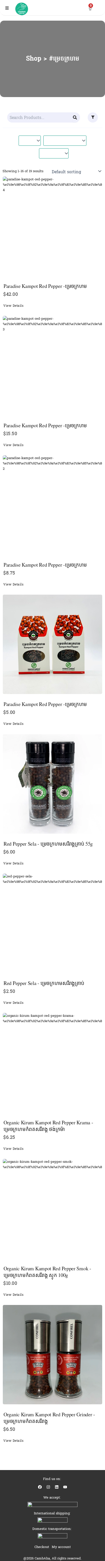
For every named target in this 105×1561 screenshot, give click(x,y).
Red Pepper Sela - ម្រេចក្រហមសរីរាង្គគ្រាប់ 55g (48, 843)
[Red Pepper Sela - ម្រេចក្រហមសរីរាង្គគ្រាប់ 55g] (52, 784)
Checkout (41, 1547)
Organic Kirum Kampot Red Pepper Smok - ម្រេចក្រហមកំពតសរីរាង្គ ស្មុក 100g (47, 1271)
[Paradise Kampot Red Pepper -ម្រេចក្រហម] (52, 226)
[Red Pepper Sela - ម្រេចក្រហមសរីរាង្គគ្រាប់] (52, 923)
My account (61, 1547)
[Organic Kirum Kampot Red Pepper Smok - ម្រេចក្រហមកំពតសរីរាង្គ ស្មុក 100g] (52, 1208)
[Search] (75, 117)
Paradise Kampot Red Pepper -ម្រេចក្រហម (45, 286)
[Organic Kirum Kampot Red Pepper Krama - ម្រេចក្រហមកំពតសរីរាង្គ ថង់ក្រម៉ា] (52, 1062)
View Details (13, 306)
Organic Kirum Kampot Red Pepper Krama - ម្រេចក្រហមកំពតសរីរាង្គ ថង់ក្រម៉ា (48, 1125)
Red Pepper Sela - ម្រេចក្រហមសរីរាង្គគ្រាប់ (44, 983)
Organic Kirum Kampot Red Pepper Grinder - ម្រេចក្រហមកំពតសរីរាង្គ (49, 1417)
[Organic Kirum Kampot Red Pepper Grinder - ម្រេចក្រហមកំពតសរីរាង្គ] (52, 1354)
